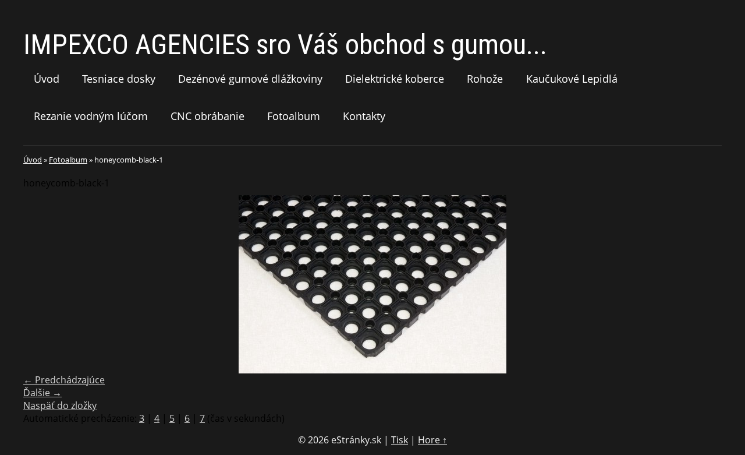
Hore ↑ (432, 439)
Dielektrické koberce (394, 79)
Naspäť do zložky (60, 405)
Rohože (485, 79)
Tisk (399, 439)
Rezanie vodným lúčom (91, 116)
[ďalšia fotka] (703, 284)
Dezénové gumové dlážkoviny (250, 79)
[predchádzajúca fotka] (42, 284)
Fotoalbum (293, 116)
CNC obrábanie (207, 116)
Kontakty (364, 116)
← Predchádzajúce (64, 379)
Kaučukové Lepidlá (572, 79)
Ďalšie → (42, 392)
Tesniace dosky (118, 79)
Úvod (46, 79)
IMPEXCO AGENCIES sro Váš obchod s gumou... (285, 44)
